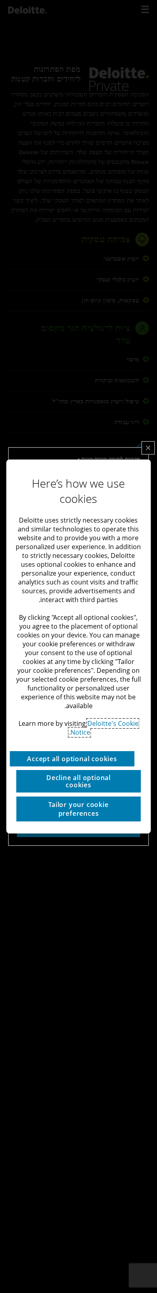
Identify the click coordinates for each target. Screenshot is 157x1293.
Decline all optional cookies (78, 781)
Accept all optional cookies (72, 758)
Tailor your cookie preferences (78, 809)
